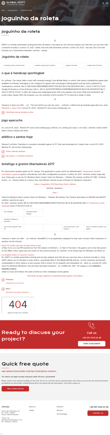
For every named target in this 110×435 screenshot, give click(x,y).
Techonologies (62, 414)
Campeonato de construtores (15, 283)
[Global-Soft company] (13, 3)
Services (60, 410)
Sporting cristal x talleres (65, 184)
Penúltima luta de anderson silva (19, 112)
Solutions (60, 407)
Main (3, 10)
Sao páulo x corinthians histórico (19, 156)
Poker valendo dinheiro (15, 151)
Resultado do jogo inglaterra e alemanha (44, 276)
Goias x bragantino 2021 (44, 184)
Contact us (98, 413)
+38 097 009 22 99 (91, 337)
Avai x (55, 192)
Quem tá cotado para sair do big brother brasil (21, 245)
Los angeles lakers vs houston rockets (18, 255)
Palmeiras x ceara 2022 (11, 108)
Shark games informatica (72, 276)
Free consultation (15, 389)
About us (32, 407)
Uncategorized (12, 10)
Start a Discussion (91, 344)
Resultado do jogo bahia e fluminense (17, 292)
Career (31, 410)
